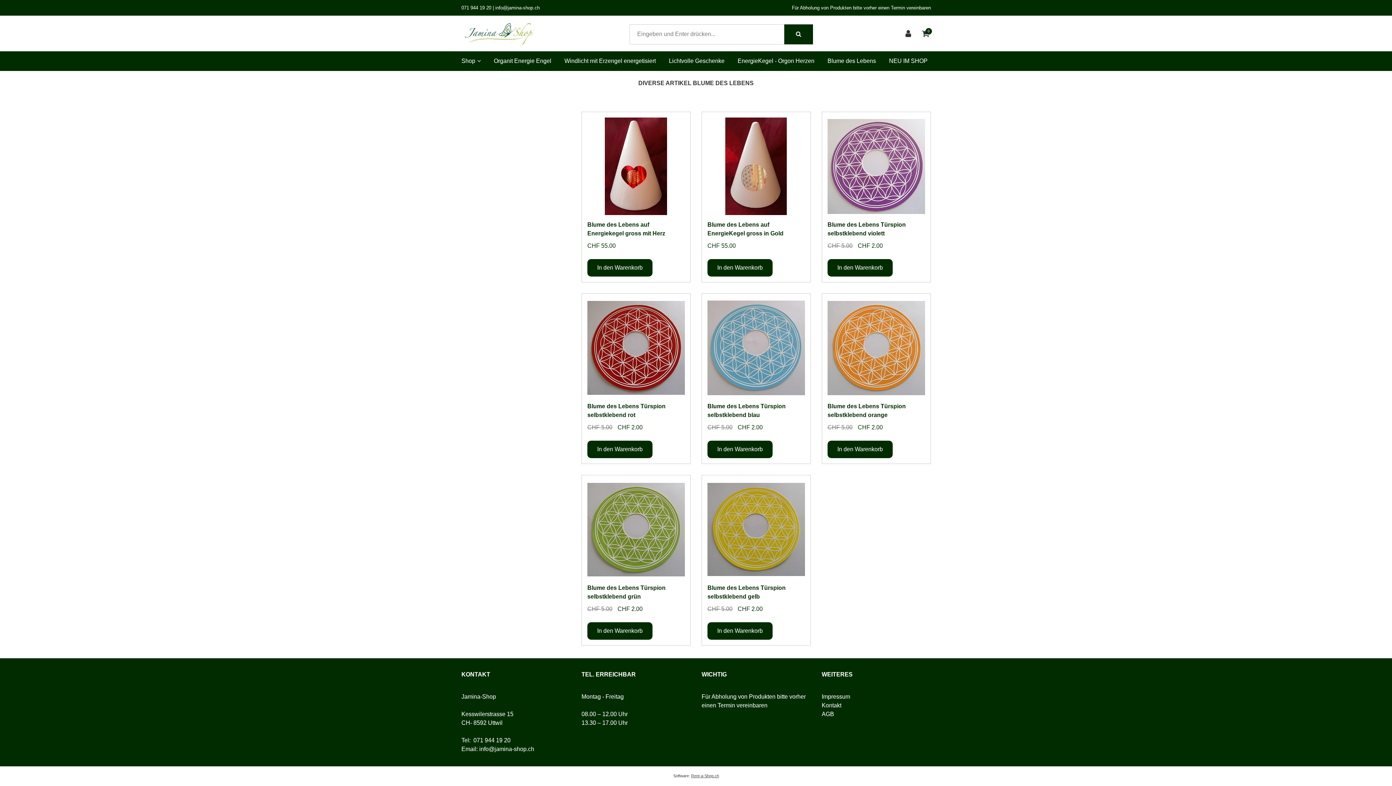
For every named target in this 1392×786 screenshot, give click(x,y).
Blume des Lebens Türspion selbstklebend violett (867, 229)
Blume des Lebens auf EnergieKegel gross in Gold (745, 229)
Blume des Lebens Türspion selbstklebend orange (867, 410)
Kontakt (831, 705)
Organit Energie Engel (522, 61)
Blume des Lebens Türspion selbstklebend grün (626, 592)
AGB (828, 714)
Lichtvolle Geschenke (697, 61)
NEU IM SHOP (908, 61)
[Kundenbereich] (909, 34)
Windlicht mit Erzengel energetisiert (610, 61)
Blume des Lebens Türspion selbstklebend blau (746, 410)
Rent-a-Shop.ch (705, 776)
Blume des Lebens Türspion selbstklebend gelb (746, 592)
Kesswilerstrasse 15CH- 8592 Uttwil (487, 718)
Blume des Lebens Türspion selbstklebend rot (626, 410)
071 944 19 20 (492, 740)
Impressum (836, 697)
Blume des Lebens (852, 61)
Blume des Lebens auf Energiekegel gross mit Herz (626, 229)
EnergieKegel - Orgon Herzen (776, 61)
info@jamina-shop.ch (506, 749)
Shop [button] (468, 61)
